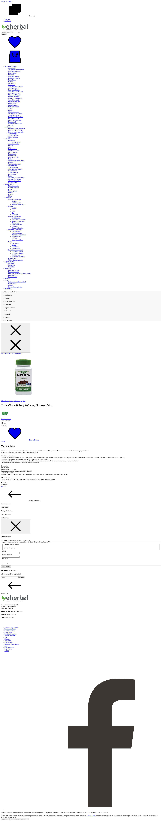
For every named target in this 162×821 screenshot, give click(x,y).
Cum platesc (8, 649)
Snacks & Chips (13, 172)
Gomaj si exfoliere (17, 240)
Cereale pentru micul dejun (16, 160)
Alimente (7, 139)
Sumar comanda (7, 555)
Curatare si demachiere (19, 219)
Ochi (13, 209)
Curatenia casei (12, 277)
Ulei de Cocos (16, 142)
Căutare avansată (9, 630)
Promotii (7, 278)
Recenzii (3, 486)
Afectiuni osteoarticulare (15, 91)
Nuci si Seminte (13, 152)
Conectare (7, 19)
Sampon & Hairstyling (18, 256)
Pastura (10, 192)
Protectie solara (12, 258)
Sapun (14, 245)
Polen (10, 189)
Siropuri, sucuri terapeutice (16, 132)
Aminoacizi (11, 85)
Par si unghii (12, 122)
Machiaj (10, 206)
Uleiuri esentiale (13, 137)
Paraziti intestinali (13, 118)
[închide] (15, 526)
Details (3, 441)
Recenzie (5, 558)
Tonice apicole (12, 191)
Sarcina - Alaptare (13, 96)
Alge (9, 147)
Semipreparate (12, 182)
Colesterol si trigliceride (15, 98)
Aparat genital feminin (14, 120)
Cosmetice (7, 197)
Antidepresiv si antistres (15, 113)
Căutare (4, 34)
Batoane (10, 162)
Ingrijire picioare (17, 233)
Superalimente (12, 171)
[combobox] (9, 32)
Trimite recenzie (6, 566)
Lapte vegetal (12, 283)
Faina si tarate (12, 174)
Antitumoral (11, 68)
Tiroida (10, 108)
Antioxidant (11, 83)
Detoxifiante (12, 80)
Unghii (14, 208)
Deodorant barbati (17, 251)
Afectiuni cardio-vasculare (16, 69)
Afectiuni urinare (13, 88)
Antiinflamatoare (13, 105)
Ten (13, 213)
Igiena (10, 241)
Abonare (21, 577)
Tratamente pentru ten (18, 221)
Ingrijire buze (16, 218)
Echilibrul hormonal (14, 101)
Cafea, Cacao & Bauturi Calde (17, 282)
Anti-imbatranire (17, 224)
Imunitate (11, 75)
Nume (4, 551)
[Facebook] (82, 809)
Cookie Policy (91, 816)
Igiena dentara (16, 248)
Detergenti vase (12, 275)
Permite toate (5, 819)
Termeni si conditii (9, 635)
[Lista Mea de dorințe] (15, 49)
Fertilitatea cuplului (14, 78)
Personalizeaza (15, 819)
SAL (5, 646)
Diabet (10, 110)
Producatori (7, 288)
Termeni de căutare (10, 629)
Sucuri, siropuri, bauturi (15, 287)
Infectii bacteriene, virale (15, 117)
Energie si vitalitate (14, 90)
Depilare (14, 238)
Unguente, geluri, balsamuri (16, 128)
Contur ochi (15, 223)
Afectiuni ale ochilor (14, 93)
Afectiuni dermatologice (15, 86)
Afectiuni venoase (13, 112)
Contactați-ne (8, 632)
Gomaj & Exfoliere (17, 228)
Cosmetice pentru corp (15, 229)
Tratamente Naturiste (10, 66)
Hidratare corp (16, 236)
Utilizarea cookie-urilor (11, 627)
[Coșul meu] (15, 63)
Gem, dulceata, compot (15, 169)
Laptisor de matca (13, 187)
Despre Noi (7, 641)
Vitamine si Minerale (14, 95)
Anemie (10, 125)
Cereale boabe (12, 165)
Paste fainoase (12, 149)
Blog (5, 637)
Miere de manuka (13, 186)
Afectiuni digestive (13, 76)
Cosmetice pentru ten (14, 216)
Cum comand (8, 642)
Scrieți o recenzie (6, 419)
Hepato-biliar (12, 73)
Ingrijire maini (16, 231)
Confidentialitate (9, 647)
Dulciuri (10, 145)
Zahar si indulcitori (13, 144)
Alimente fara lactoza (14, 181)
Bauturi (6, 280)
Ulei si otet (11, 140)
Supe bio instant (13, 167)
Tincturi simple (12, 133)
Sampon (14, 201)
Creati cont (7, 21)
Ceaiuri (10, 285)
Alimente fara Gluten (14, 179)
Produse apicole (9, 184)
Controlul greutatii (13, 100)
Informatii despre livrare (11, 644)
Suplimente (7, 127)
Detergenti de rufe (13, 270)
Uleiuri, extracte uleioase (15, 130)
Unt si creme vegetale (14, 164)
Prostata (10, 81)
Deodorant (15, 246)
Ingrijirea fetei (16, 255)
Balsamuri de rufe (13, 272)
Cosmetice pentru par (14, 199)
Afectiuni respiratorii (14, 71)
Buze (13, 211)
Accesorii (15, 214)
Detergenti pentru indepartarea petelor (19, 273)
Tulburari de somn (13, 115)
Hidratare (15, 226)
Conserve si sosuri (13, 150)
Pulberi (10, 159)
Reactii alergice (12, 103)
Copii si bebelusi (9, 261)
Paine (10, 176)
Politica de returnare (10, 634)
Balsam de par (16, 203)
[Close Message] (15, 330)
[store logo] (15, 30)
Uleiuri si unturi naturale (15, 260)
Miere (10, 196)
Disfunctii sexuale (13, 107)
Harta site (7, 639)
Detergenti (7, 268)
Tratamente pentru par (18, 204)
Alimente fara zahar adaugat (16, 177)
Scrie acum (5, 507)
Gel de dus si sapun (18, 253)
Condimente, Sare (13, 157)
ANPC (6, 651)
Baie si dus (15, 243)
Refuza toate (24, 819)
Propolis (10, 194)
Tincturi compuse (13, 135)
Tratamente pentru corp (19, 235)
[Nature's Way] (5, 417)
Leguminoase (12, 154)
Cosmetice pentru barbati (15, 250)
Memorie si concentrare (15, 123)
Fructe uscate (12, 155)
